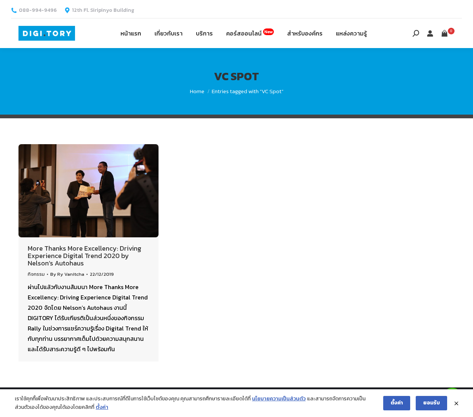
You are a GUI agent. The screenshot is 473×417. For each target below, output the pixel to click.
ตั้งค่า (102, 407)
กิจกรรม (36, 274)
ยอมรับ (431, 403)
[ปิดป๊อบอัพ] (456, 403)
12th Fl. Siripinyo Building (103, 10)
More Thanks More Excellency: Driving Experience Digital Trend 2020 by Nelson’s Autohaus (84, 255)
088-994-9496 (38, 10)
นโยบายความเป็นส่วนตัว (279, 399)
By (67, 274)
